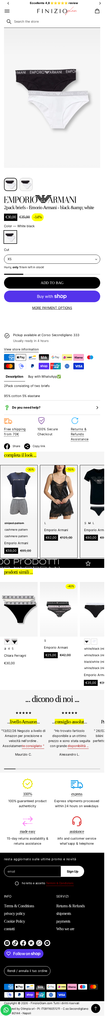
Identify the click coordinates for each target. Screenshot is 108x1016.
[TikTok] (15, 943)
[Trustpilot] (31, 943)
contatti (9, 929)
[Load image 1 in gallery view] (10, 184)
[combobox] (52, 22)
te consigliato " (33, 746)
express (76, 794)
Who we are (65, 929)
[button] (96, 11)
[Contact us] (6, 1009)
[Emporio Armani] (40, 199)
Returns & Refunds (70, 906)
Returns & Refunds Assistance (79, 434)
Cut (6, 250)
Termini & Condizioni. (60, 883)
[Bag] (96, 11)
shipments (63, 913)
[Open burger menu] (7, 11)
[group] (14, 376)
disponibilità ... (78, 746)
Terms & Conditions (19, 906)
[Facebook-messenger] (47, 943)
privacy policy (14, 913)
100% (27, 794)
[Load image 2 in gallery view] (26, 184)
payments (63, 921)
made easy (27, 831)
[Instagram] (7, 943)
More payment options (52, 308)
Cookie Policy (14, 921)
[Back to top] (95, 1008)
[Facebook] (23, 943)
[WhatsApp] (39, 943)
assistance (77, 831)
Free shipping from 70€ (15, 431)
